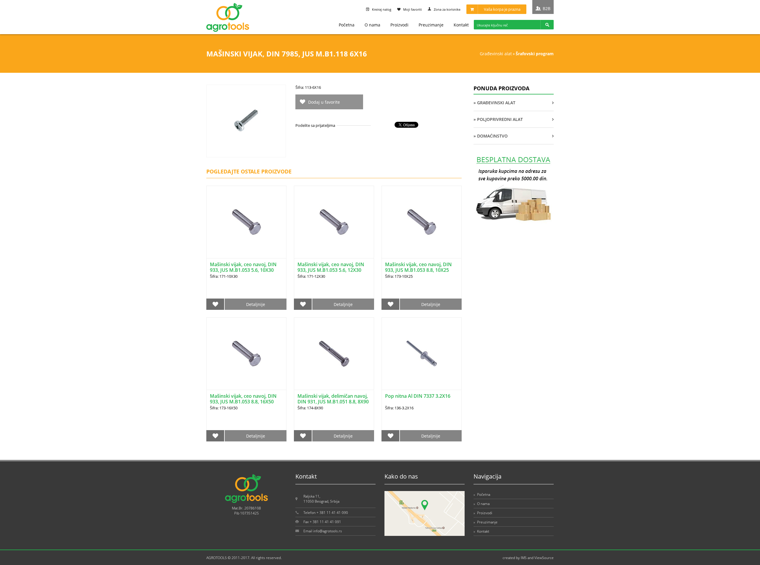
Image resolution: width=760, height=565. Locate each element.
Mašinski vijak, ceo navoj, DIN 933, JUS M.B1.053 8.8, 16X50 (243, 399)
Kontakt (461, 25)
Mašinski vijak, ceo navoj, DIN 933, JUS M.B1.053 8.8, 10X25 (418, 267)
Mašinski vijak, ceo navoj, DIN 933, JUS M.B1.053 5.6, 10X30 (243, 267)
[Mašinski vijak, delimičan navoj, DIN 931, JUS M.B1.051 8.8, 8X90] (334, 354)
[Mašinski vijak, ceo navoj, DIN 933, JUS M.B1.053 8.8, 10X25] (421, 222)
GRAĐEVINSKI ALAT (496, 53)
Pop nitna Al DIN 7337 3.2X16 (417, 396)
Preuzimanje (431, 25)
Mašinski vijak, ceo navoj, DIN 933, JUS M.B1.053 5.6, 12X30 (330, 267)
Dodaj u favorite (324, 102)
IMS (524, 557)
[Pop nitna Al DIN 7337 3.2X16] (421, 354)
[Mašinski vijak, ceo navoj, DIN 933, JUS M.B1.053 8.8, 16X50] (246, 354)
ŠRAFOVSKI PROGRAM (535, 53)
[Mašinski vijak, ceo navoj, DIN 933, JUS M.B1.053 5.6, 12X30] (334, 222)
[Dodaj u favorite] (215, 304)
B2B (546, 8)
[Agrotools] (227, 30)
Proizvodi (399, 25)
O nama (372, 25)
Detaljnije (255, 304)
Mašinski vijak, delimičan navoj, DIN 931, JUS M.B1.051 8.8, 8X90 (333, 399)
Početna (346, 25)
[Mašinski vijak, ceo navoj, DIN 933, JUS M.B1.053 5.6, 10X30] (246, 222)
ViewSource (544, 557)
